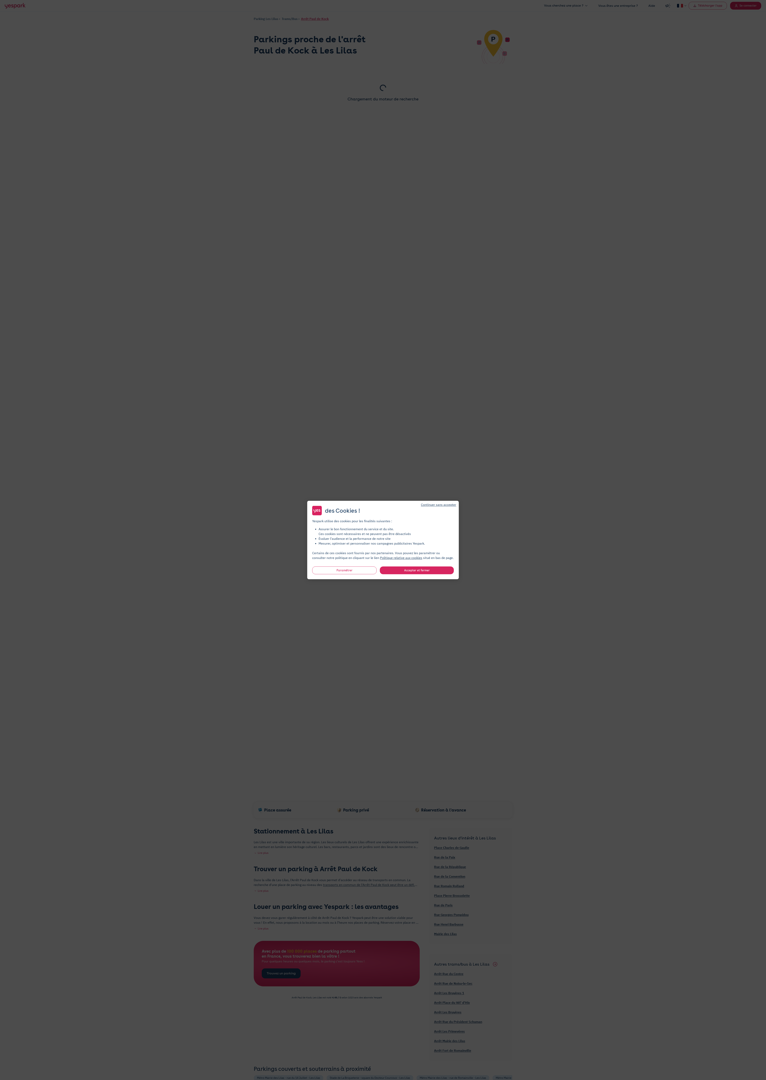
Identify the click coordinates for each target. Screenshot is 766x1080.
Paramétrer (344, 570)
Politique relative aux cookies (401, 558)
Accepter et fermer (417, 570)
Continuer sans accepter (438, 505)
